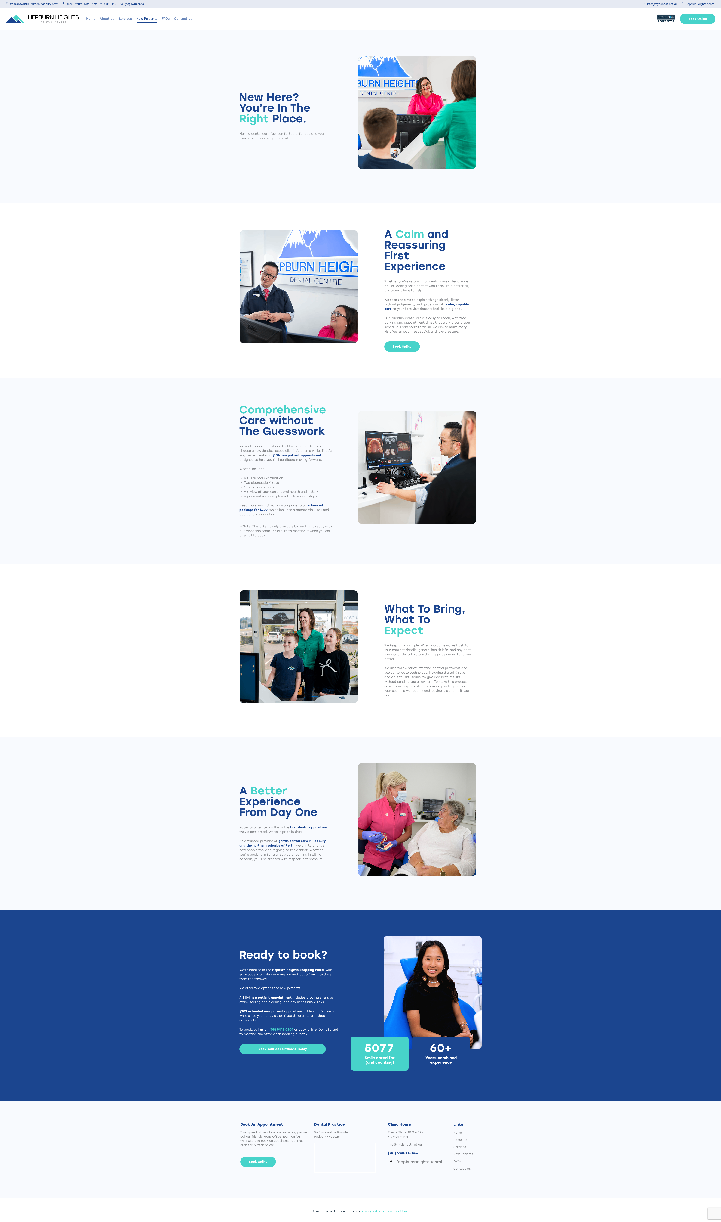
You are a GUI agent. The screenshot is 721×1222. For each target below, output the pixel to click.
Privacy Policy (371, 1211)
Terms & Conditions (394, 1211)
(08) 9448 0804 (281, 1029)
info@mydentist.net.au (405, 1144)
